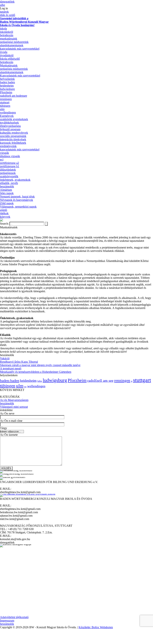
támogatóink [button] (7, 1)
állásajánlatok (8, 169)
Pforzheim (6, 92)
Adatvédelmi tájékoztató (14, 617)
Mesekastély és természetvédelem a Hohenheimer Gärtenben (35, 371)
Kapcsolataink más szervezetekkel (20, 75)
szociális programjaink (13, 136)
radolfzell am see (100, 380)
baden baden (7, 82)
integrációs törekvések (13, 139)
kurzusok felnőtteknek (13, 142)
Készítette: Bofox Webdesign (96, 627)
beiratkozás (6, 35)
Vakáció (5, 358)
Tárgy (3, 428)
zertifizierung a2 (9, 162)
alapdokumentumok (11, 45)
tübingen (5, 105)
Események (7, 115)
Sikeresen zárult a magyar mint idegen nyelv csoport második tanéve (40, 365)
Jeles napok (7, 193)
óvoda (3, 52)
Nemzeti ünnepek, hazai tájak (17, 196)
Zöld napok (7, 203)
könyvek (5, 216)
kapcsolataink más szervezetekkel (19, 48)
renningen (6, 99)
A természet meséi (10, 368)
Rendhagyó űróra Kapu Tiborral (19, 361)
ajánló (3, 210)
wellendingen (8, 112)
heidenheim (7, 85)
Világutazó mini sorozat (14, 406)
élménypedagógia (10, 126)
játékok (4, 213)
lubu (39, 381)
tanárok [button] (4, 11)
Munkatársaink (9, 65)
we (25, 387)
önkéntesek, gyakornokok (15, 179)
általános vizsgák (10, 156)
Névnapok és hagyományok (16, 199)
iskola (3, 28)
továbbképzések (9, 122)
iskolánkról (6, 31)
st (131, 381)
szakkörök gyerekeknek (14, 119)
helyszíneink (7, 78)
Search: (5, 223)
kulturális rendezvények (14, 132)
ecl (1, 159)
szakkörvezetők (9, 176)
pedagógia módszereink (14, 68)
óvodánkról (6, 55)
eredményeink (8, 146)
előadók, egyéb (9, 183)
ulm (2, 109)
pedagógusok (8, 173)
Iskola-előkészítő (10, 58)
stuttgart (4, 102)
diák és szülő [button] (7, 15)
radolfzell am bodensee (13, 95)
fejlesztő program (10, 129)
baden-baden (9, 380)
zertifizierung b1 (9, 166)
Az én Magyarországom (14, 400)
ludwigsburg (7, 89)
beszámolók (7, 186)
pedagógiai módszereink (14, 42)
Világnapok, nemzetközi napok (18, 206)
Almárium (6, 189)
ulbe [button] (2, 5)
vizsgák (4, 152)
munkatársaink (8, 38)
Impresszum (7, 620)
